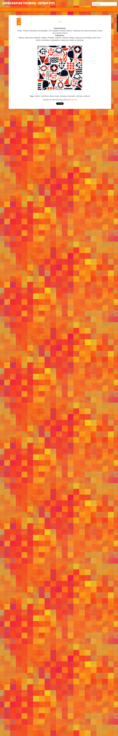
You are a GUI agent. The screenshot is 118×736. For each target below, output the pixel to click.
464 (60, 21)
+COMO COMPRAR (24, 9)
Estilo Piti (73, 99)
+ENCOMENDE (53, 9)
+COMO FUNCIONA (39, 9)
